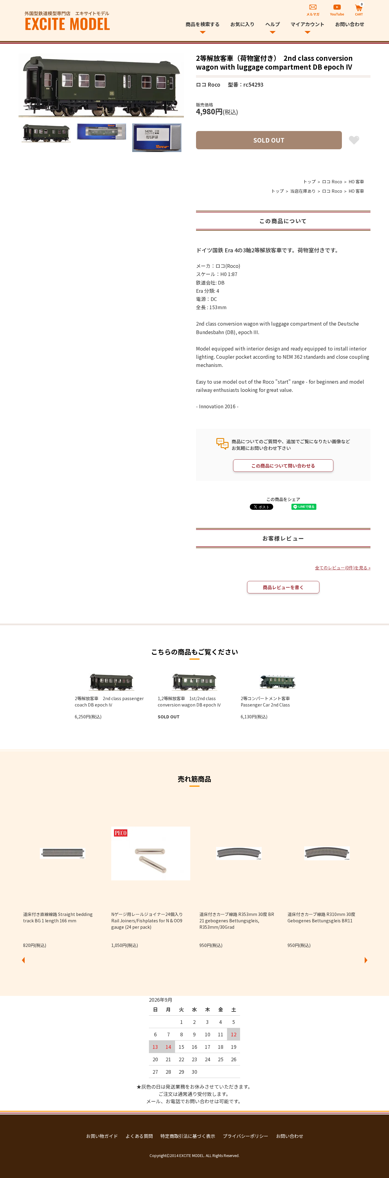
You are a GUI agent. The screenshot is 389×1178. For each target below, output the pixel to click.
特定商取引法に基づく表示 (187, 1136)
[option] (101, 85)
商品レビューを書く (283, 587)
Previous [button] (23, 960)
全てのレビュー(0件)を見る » (342, 568)
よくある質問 (139, 1136)
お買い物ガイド (102, 1136)
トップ (309, 181)
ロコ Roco (332, 181)
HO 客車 (356, 181)
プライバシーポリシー (245, 1136)
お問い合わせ (349, 24)
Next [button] (365, 960)
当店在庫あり (303, 191)
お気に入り (242, 24)
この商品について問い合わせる (283, 465)
